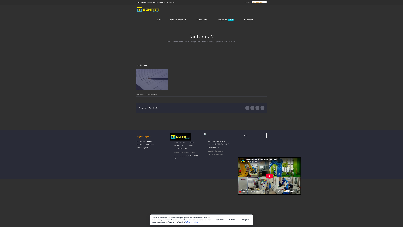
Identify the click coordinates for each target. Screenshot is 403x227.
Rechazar (232, 220)
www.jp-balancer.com (215, 154)
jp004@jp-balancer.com (216, 151)
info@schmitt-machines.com (166, 2)
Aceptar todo (219, 220)
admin (141, 94)
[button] (260, 20)
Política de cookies (191, 222)
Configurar (245, 220)
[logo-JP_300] (214, 134)
